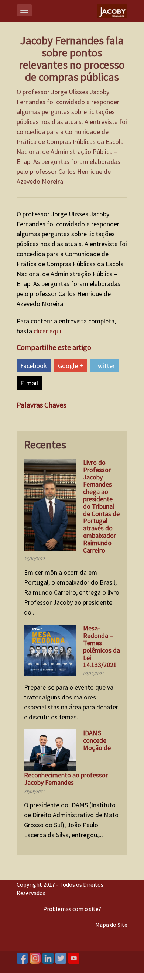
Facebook (33, 365)
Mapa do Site (111, 924)
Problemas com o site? (72, 908)
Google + (70, 365)
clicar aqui (47, 331)
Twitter (104, 365)
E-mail (29, 383)
